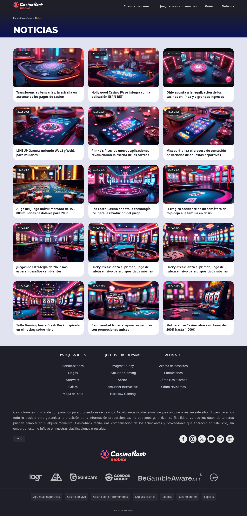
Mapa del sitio (73, 394)
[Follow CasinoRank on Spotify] (220, 439)
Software (73, 380)
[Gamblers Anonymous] (56, 477)
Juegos (73, 373)
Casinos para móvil (137, 6)
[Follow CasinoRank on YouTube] (211, 439)
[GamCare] (83, 477)
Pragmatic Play (123, 366)
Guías (209, 6)
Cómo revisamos (173, 387)
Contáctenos (173, 373)
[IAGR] (36, 477)
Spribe (123, 380)
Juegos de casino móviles (178, 6)
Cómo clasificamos (173, 380)
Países (73, 387)
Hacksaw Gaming (123, 394)
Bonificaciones (73, 366)
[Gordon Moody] (117, 477)
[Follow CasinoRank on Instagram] (193, 439)
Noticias (228, 6)
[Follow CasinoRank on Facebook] (183, 439)
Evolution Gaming (123, 373)
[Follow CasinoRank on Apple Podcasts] (230, 439)
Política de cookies (123, 510)
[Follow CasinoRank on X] (202, 439)
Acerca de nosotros (173, 366)
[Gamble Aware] (170, 477)
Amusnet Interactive (123, 387)
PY (17, 439)
